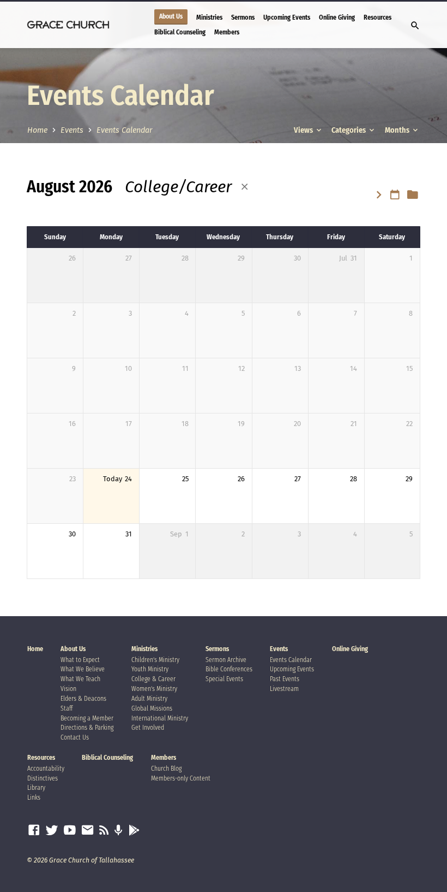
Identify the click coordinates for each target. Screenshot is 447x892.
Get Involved (147, 727)
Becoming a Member (87, 718)
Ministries (209, 17)
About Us (171, 16)
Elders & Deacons (83, 698)
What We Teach (80, 679)
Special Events (224, 679)
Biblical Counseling (180, 32)
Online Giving (337, 17)
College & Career (153, 679)
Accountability (45, 768)
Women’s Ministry (154, 689)
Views (304, 130)
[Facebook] (34, 830)
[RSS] (104, 830)
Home (37, 130)
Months (398, 130)
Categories (349, 130)
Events (72, 130)
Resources (377, 17)
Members (226, 32)
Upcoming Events (286, 17)
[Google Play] (134, 831)
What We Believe (83, 669)
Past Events (284, 679)
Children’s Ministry (155, 660)
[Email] (88, 830)
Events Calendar (124, 130)
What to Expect (80, 660)
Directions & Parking (87, 727)
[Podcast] (118, 831)
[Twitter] (52, 830)
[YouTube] (70, 830)
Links (33, 797)
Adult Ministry (149, 698)
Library (36, 787)
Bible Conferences (229, 669)
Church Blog (166, 768)
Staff (67, 708)
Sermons (243, 17)
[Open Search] (415, 26)
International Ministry (159, 718)
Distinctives (42, 778)
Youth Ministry (149, 669)
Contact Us (75, 737)
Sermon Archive (226, 660)
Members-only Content (180, 778)
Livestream (284, 689)
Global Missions (151, 708)
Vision (68, 689)
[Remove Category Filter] (244, 187)
